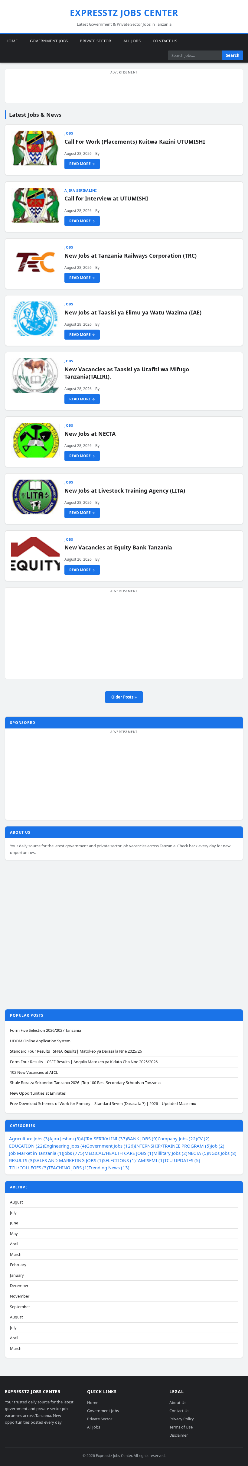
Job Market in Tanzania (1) (36, 1153)
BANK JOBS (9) (142, 1138)
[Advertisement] (124, 89)
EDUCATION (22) (26, 1146)
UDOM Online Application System (40, 1041)
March (15, 1254)
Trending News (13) (109, 1168)
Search (233, 55)
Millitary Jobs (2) (170, 1153)
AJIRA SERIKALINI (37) (104, 1138)
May (14, 1233)
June (14, 1223)
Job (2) (217, 1146)
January (17, 1275)
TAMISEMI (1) (150, 1160)
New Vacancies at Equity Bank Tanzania (118, 547)
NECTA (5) (198, 1153)
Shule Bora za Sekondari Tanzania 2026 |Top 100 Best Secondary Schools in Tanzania (85, 1082)
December (19, 1285)
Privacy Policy (181, 1419)
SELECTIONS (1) (119, 1160)
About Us (177, 1403)
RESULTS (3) (21, 1160)
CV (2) (203, 1138)
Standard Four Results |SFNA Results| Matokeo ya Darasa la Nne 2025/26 (76, 1051)
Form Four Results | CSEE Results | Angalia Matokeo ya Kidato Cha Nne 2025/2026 (84, 1061)
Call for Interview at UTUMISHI (106, 198)
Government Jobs (49, 41)
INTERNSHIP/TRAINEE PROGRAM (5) (173, 1146)
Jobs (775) (73, 1153)
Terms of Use (181, 1427)
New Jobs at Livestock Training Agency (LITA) (124, 490)
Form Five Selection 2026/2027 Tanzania (45, 1030)
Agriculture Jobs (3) (29, 1138)
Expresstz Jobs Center (124, 12)
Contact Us (165, 41)
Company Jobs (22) (177, 1138)
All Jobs (132, 41)
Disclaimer (178, 1435)
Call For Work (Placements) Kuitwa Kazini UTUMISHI (134, 141)
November (19, 1296)
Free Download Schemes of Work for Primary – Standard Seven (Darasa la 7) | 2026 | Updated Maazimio (103, 1103)
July (13, 1212)
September (20, 1306)
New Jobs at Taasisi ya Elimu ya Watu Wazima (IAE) (132, 312)
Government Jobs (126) (110, 1146)
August (16, 1202)
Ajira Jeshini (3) (65, 1138)
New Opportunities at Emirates (38, 1093)
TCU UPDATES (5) (182, 1160)
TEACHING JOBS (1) (68, 1168)
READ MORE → (82, 163)
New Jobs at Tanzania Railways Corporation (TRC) (130, 255)
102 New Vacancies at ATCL (34, 1072)
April (14, 1243)
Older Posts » (124, 697)
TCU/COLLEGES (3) (28, 1168)
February (18, 1264)
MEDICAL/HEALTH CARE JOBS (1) (118, 1153)
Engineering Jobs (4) (65, 1146)
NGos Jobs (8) (222, 1153)
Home (11, 41)
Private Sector (95, 41)
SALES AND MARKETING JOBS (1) (68, 1160)
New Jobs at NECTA (90, 433)
